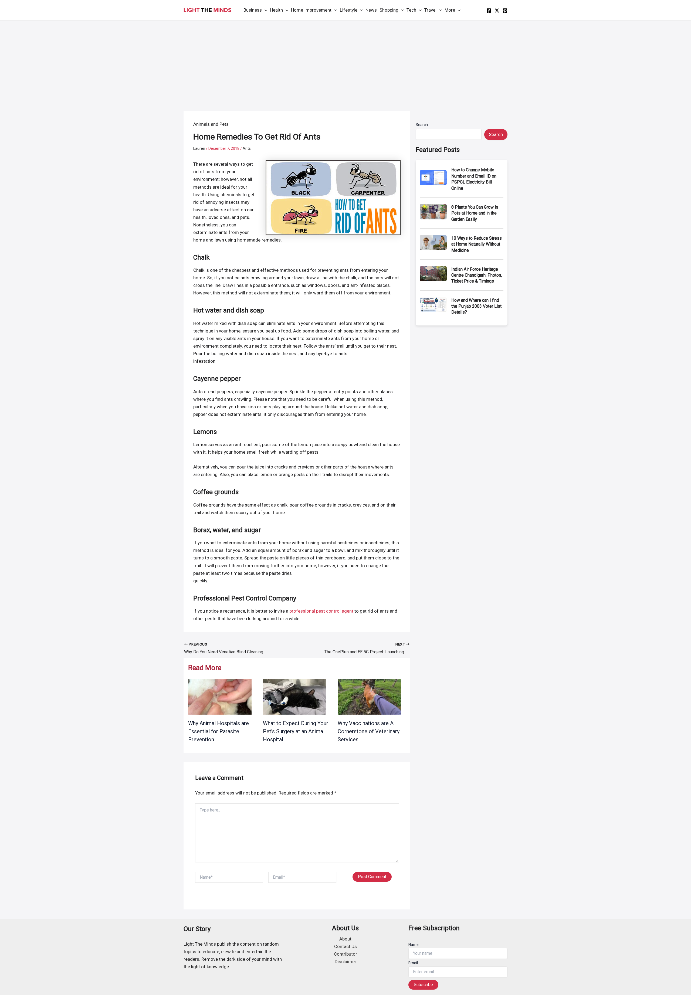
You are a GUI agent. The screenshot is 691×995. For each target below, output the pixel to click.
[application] (264, 10)
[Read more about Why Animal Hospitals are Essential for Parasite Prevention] (220, 696)
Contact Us (345, 946)
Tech (411, 10)
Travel (430, 10)
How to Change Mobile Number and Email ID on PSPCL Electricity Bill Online (473, 179)
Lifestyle (348, 10)
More (450, 10)
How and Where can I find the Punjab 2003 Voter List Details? (476, 306)
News (371, 10)
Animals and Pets (211, 124)
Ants (247, 148)
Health (276, 10)
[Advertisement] (345, 61)
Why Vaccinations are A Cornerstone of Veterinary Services (368, 731)
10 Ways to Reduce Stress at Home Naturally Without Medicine (476, 244)
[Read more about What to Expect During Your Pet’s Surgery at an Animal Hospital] (294, 696)
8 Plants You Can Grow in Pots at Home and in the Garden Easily (474, 213)
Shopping (389, 10)
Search (422, 125)
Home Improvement (311, 10)
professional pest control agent (321, 611)
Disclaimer (345, 961)
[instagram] (505, 10)
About (345, 939)
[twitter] (496, 10)
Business (252, 10)
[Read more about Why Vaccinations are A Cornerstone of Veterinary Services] (369, 696)
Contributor (345, 954)
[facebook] (488, 10)
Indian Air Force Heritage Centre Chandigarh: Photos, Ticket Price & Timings (476, 275)
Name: (413, 944)
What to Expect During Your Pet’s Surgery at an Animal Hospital (295, 731)
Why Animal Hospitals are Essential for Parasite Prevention (218, 731)
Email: (413, 963)
